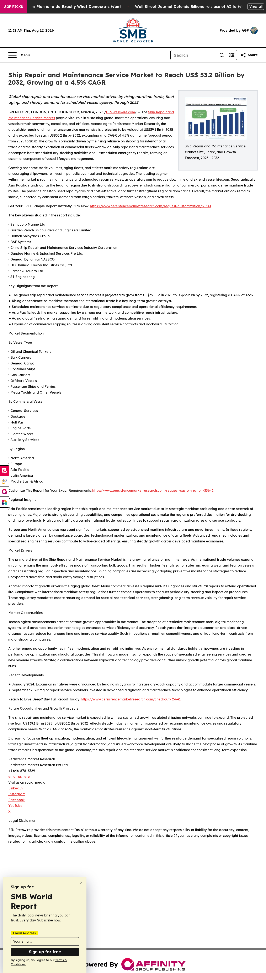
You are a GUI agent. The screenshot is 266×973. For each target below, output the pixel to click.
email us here (19, 776)
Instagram (16, 794)
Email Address (24, 933)
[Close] (81, 883)
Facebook (16, 800)
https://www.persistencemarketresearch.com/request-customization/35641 (150, 206)
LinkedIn (15, 788)
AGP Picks (13, 7)
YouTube (15, 806)
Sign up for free (45, 951)
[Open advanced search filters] (232, 55)
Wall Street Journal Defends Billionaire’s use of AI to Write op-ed (198, 6)
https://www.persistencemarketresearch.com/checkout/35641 (131, 699)
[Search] (222, 55)
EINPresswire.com (120, 112)
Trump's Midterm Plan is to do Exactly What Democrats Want (62, 6)
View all (255, 6)
